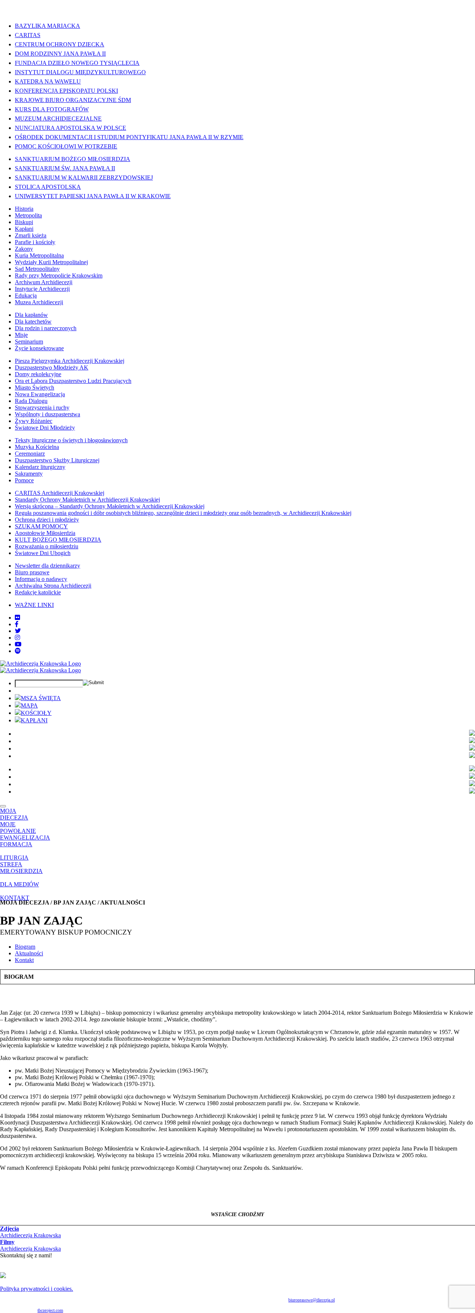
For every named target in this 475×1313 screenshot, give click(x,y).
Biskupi (24, 222)
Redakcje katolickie (38, 592)
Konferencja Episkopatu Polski (66, 91)
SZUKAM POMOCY (41, 526)
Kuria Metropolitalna (39, 255)
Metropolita (28, 215)
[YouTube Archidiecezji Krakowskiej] (18, 644)
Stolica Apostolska (48, 187)
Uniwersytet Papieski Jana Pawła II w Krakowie (93, 196)
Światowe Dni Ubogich (43, 553)
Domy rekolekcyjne (38, 374)
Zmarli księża (30, 235)
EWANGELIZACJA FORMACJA (25, 840)
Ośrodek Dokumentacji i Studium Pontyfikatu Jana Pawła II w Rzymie (129, 137)
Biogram (25, 946)
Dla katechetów (33, 321)
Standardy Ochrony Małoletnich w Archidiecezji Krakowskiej (87, 499)
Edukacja (26, 295)
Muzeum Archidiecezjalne (58, 118)
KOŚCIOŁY (36, 713)
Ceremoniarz (30, 453)
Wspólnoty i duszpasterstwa (47, 414)
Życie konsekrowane (39, 348)
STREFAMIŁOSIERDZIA (21, 867)
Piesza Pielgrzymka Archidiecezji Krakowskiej (69, 361)
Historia (24, 209)
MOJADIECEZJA (14, 814)
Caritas (27, 35)
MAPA (29, 705)
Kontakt (24, 960)
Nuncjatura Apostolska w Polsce (70, 128)
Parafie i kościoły (35, 242)
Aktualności (29, 953)
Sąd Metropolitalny (37, 269)
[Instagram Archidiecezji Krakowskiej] (17, 637)
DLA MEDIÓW (19, 884)
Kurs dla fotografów (52, 109)
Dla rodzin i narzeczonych (45, 328)
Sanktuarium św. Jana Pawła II (65, 168)
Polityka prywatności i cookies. (36, 1289)
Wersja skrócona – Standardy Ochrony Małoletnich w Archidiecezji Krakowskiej (109, 506)
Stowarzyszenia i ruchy (42, 407)
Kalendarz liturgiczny (40, 467)
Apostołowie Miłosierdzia (45, 533)
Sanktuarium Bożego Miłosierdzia (72, 159)
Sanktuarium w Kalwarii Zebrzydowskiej (84, 177)
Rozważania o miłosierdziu (46, 546)
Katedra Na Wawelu (48, 81)
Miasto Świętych (34, 387)
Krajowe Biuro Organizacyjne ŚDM (73, 100)
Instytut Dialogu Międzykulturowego (80, 72)
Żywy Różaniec (33, 421)
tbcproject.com (50, 1310)
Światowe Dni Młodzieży (45, 427)
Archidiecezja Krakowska (30, 1231)
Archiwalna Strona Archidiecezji (53, 585)
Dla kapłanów (31, 315)
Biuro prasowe (32, 572)
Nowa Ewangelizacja (40, 394)
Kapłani (24, 229)
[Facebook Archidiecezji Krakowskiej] (17, 624)
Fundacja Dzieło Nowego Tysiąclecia (77, 63)
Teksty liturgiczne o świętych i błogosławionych (71, 440)
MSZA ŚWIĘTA (41, 698)
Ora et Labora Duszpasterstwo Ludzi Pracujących (73, 381)
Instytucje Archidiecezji (42, 289)
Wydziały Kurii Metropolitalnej (51, 262)
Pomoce (24, 480)
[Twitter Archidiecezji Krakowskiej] (18, 631)
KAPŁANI (34, 720)
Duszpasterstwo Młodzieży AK (51, 367)
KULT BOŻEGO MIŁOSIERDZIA (58, 539)
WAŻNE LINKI (34, 605)
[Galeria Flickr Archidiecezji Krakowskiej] (17, 617)
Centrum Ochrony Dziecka (59, 44)
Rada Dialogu (31, 401)
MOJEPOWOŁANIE (18, 827)
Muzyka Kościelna (37, 447)
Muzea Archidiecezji (39, 302)
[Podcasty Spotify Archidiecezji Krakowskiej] (18, 651)
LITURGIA (14, 857)
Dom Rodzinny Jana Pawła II (60, 53)
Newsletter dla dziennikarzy (47, 565)
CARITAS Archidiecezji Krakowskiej (59, 493)
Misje (21, 335)
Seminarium (29, 341)
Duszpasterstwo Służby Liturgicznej (57, 460)
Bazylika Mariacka (47, 26)
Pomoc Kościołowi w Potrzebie (66, 146)
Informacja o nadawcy (41, 579)
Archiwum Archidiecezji (43, 282)
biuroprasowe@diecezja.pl (311, 1300)
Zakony (24, 249)
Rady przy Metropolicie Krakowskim (58, 275)
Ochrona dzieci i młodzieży (47, 519)
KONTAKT (14, 898)
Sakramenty (29, 473)
